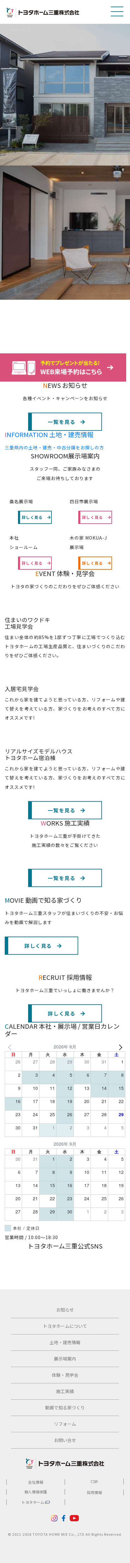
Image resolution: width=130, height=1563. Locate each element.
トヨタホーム (33, 1502)
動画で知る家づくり (65, 1407)
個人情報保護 (35, 1491)
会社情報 (35, 1482)
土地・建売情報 (65, 1342)
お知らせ (65, 1310)
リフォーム (65, 1424)
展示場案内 (65, 1358)
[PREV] (11, 1046)
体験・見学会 (65, 1375)
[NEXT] (119, 1046)
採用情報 (94, 1492)
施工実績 (65, 1391)
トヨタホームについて (65, 1326)
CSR (94, 1481)
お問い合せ (65, 1440)
